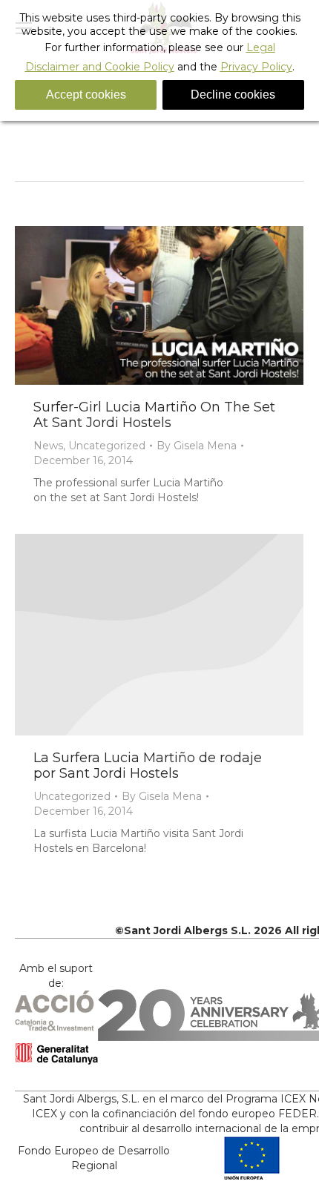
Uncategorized (106, 445)
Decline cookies (233, 94)
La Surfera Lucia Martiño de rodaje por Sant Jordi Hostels (147, 765)
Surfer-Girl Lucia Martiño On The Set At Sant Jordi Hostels (154, 415)
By (197, 445)
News (48, 445)
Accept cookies (86, 94)
